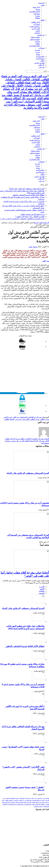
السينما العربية (19, 804)
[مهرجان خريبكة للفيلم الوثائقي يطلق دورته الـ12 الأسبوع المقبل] (38, 721)
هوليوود (47, 798)
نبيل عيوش (34, 798)
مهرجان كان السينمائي (25, 798)
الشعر (33, 804)
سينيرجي (18, 419)
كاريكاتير (41, 65)
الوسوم (41, 593)
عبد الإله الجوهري (36, 800)
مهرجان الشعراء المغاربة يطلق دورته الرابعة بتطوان (27, 439)
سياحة (37, 41)
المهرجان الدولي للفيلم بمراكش (23, 802)
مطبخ (38, 44)
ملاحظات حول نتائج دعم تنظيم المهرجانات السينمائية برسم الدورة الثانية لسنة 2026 (25, 627)
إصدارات (36, 24)
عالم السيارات (34, 46)
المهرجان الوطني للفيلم (38, 802)
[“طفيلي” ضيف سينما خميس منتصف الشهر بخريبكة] (38, 781)
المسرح (13, 802)
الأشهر (42, 589)
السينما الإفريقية (11, 804)
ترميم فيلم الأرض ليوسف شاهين (32, 214)
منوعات (41, 48)
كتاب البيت (36, 29)
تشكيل (37, 18)
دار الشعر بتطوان (9, 800)
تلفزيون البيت (39, 63)
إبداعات (37, 33)
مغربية (37, 50)
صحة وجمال (35, 37)
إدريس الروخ (39, 417)
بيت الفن (16, 417)
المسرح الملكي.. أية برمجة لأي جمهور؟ (29, 216)
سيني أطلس (44, 419)
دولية (38, 54)
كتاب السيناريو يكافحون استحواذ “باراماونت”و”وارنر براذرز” (22, 219)
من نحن (41, 67)
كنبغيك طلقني (9, 419)
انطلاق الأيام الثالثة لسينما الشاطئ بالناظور (28, 195)
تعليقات (41, 591)
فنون (42, 5)
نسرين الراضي (41, 798)
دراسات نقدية (35, 26)
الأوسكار (5, 804)
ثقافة (42, 20)
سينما (38, 9)
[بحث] (48, 71)
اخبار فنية (36, 7)
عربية (38, 52)
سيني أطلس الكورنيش (30, 419)
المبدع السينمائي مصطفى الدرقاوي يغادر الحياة (26, 189)
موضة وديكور (35, 39)
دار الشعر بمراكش (19, 800)
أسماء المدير (46, 806)
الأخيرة (41, 587)
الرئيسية (41, 3)
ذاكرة (38, 31)
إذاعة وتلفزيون (34, 11)
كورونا (43, 800)
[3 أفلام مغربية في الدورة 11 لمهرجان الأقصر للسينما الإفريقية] (38, 700)
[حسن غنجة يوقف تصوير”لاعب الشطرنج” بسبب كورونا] (38, 741)
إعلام (42, 61)
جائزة (3, 800)
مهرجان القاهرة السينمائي (12, 798)
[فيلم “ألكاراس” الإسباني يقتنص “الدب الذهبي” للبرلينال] (38, 761)
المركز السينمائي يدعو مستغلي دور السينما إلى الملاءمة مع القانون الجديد (28, 536)
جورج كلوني (7, 417)
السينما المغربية (27, 804)
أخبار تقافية (35, 22)
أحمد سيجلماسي (38, 806)
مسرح (37, 16)
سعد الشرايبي (27, 800)
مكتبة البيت (40, 56)
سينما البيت (40, 59)
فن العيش (40, 35)
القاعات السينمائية (27, 417)
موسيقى (37, 14)
